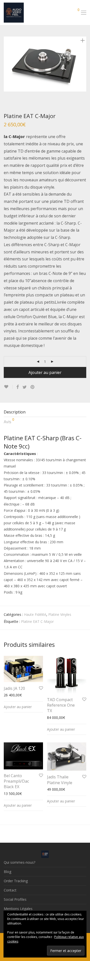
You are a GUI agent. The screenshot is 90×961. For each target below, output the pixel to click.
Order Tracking (16, 880)
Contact (10, 890)
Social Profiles (15, 899)
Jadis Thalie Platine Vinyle (59, 779)
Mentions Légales (18, 908)
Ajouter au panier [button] (18, 706)
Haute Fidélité (35, 614)
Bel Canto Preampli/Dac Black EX (16, 781)
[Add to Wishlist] (8, 387)
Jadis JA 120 (14, 688)
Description (15, 412)
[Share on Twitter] (24, 387)
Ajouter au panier (45, 372)
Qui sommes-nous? (19, 862)
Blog (7, 871)
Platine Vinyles (59, 614)
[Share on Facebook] (17, 387)
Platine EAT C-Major (37, 621)
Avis (9, 420)
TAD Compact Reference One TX (61, 705)
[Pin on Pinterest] (32, 387)
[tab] (45, 412)
